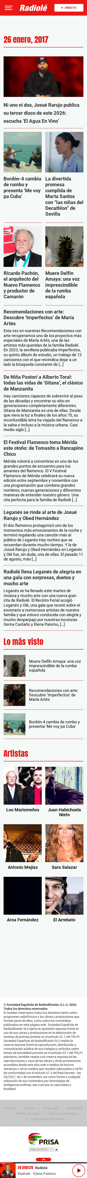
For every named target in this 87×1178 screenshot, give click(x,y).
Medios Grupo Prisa (44, 1149)
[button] (8, 8)
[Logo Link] (34, 7)
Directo (70, 7)
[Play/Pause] (78, 1170)
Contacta (10, 1108)
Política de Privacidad (63, 1113)
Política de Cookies (29, 1113)
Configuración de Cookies (47, 1119)
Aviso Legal (50, 1108)
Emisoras (29, 1108)
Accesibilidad (74, 1108)
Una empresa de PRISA (43, 1138)
